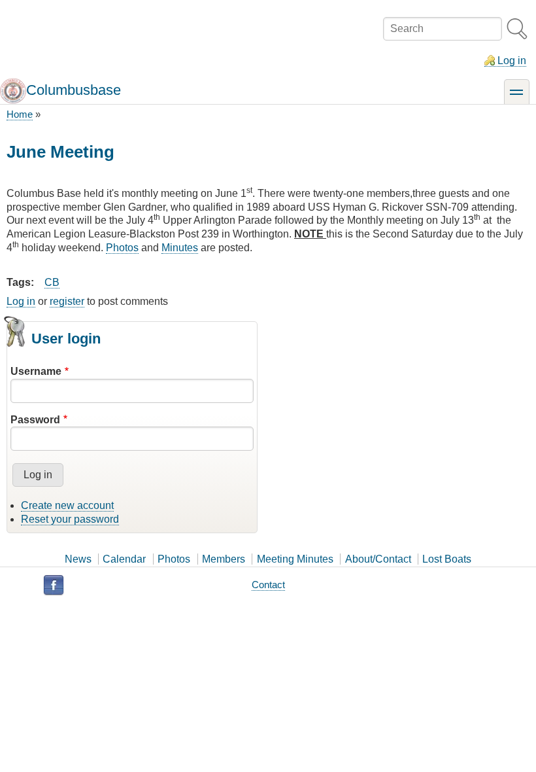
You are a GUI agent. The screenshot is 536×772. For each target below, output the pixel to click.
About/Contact (378, 559)
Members (223, 559)
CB (51, 282)
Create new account (67, 505)
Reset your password (70, 519)
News (78, 559)
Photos (122, 247)
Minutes (179, 247)
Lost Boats (446, 559)
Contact (268, 584)
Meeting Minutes (295, 559)
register (67, 301)
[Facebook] (53, 585)
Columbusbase (73, 90)
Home (20, 114)
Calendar (124, 559)
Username (35, 371)
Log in (511, 60)
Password (35, 419)
